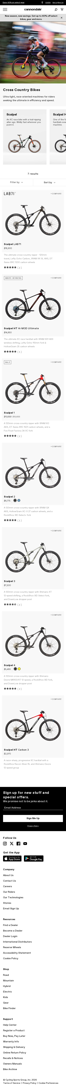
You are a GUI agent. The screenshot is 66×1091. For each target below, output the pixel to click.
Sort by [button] (48, 182)
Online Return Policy (14, 1052)
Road (6, 975)
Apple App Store (12, 858)
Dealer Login (10, 936)
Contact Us (9, 881)
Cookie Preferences (48, 1083)
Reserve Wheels (12, 947)
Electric (7, 991)
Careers (7, 886)
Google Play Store (33, 858)
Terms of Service (11, 1083)
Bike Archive (10, 1069)
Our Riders (9, 892)
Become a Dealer (12, 930)
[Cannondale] (33, 9)
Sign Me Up (33, 818)
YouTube (25, 843)
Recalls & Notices (13, 1058)
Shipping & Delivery (14, 1047)
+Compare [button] (56, 193)
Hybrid (7, 986)
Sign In (55, 3)
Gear (6, 1002)
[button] (16, 182)
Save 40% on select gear (13, 2)
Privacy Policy (33, 826)
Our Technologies (13, 897)
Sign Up (60, 3)
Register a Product (14, 1030)
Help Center (10, 1025)
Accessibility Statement (17, 953)
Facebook (18, 843)
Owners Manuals (12, 1063)
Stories (7, 903)
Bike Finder (9, 1008)
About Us (8, 875)
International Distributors (17, 942)
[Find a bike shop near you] (42, 3)
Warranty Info (11, 1041)
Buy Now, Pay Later (14, 1036)
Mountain (8, 980)
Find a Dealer (10, 925)
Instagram (5, 843)
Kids (5, 997)
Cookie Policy (10, 958)
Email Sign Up (11, 908)
